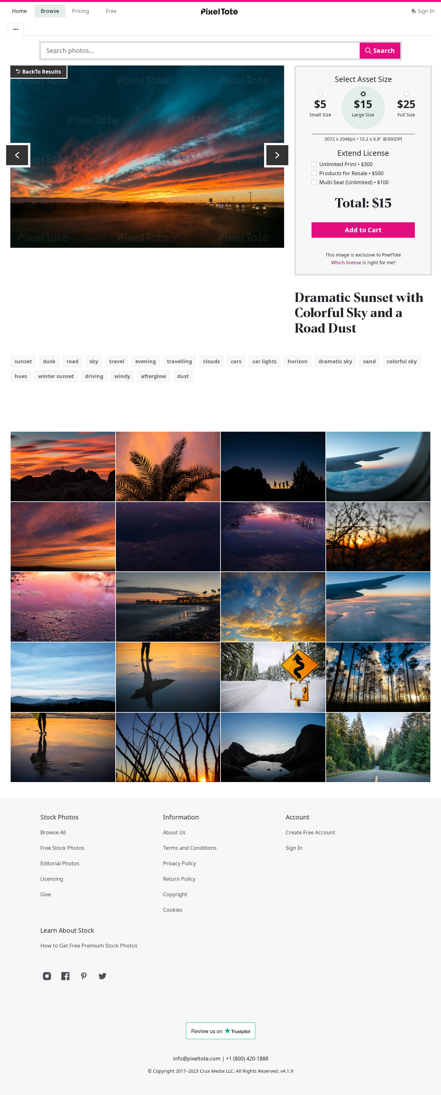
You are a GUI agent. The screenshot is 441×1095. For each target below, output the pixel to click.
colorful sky (402, 361)
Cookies (172, 909)
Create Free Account (310, 832)
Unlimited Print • (346, 164)
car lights (264, 361)
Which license (346, 262)
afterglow (153, 376)
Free (111, 11)
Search (383, 50)
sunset (23, 361)
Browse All (53, 832)
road (72, 361)
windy (122, 376)
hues (21, 376)
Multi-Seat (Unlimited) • (354, 182)
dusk (49, 361)
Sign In (425, 11)
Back (41, 71)
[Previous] (17, 155)
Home (19, 11)
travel (116, 361)
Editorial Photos (59, 863)
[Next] (277, 155)
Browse (50, 11)
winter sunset (56, 376)
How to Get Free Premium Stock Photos (89, 945)
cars (236, 361)
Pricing (80, 11)
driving (94, 376)
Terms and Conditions (190, 847)
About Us (174, 832)
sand (369, 361)
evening (145, 361)
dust (183, 376)
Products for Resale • (351, 173)
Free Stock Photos (62, 847)
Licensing (51, 878)
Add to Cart (363, 230)
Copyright (175, 894)
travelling (179, 361)
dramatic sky (335, 361)
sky (93, 361)
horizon (298, 361)
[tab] (16, 29)
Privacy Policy (179, 863)
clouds (211, 361)
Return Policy (179, 878)
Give (45, 894)
